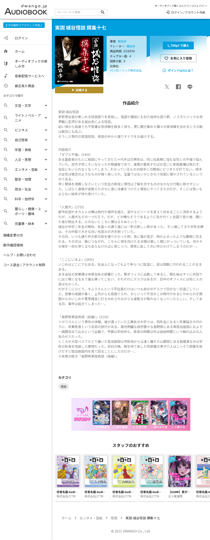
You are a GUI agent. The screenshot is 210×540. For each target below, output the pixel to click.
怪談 (114, 517)
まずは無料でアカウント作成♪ (24, 25)
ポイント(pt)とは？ (181, 70)
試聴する (81, 90)
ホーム (66, 517)
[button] (26, 105)
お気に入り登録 (181, 58)
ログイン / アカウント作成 (188, 12)
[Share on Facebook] (178, 87)
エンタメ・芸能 (91, 517)
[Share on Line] (190, 87)
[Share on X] (167, 87)
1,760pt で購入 (178, 45)
